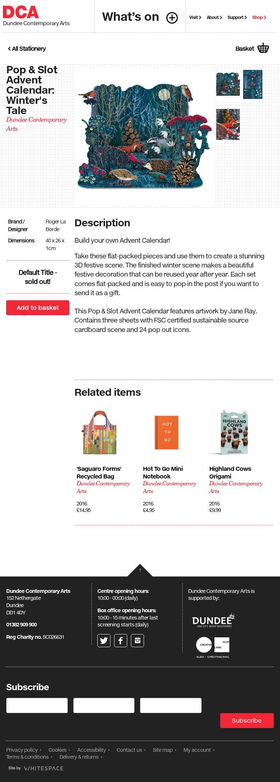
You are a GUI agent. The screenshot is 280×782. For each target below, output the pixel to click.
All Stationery (29, 48)
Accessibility (91, 750)
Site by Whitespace (35, 768)
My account (197, 750)
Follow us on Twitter (103, 640)
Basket (245, 48)
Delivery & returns (78, 757)
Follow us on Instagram (137, 640)
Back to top (140, 570)
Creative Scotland (214, 647)
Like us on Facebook (120, 640)
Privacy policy (22, 750)
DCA (21, 12)
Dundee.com (214, 620)
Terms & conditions (27, 757)
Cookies (57, 750)
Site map (162, 750)
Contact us (129, 750)
